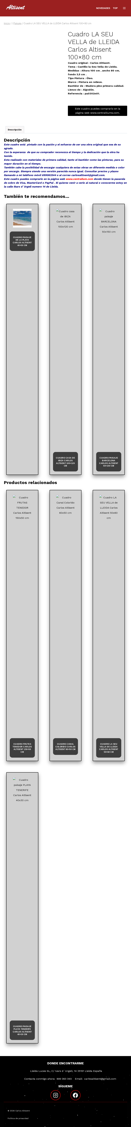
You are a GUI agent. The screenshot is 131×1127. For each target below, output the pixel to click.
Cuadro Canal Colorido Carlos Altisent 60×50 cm (65, 747)
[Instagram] (55, 1095)
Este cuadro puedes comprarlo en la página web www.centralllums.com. (97, 110)
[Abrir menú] (124, 8)
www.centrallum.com (79, 178)
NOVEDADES (103, 8)
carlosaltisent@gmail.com (100, 1078)
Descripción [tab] (15, 129)
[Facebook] (75, 1095)
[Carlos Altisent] (16, 8)
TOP (115, 8)
